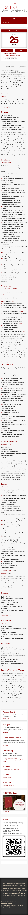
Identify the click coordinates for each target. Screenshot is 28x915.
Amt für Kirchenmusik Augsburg (11, 758)
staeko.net (22, 895)
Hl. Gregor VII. (19, 55)
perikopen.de (5, 732)
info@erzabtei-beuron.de (6, 903)
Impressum (10, 898)
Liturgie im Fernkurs (7, 777)
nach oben (24, 910)
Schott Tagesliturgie (14, 30)
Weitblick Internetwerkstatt (18, 905)
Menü (14, 18)
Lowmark (17, 907)
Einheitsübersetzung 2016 (8, 785)
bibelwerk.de (5, 745)
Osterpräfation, (5, 616)
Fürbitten (3, 573)
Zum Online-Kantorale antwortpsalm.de (11, 769)
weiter (21, 50)
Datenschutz (17, 898)
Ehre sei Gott (4, 107)
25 (13, 39)
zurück (7, 50)
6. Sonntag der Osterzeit (10, 53)
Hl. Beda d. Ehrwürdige (9, 55)
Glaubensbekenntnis (6, 570)
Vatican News (6, 718)
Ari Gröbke (7, 907)
